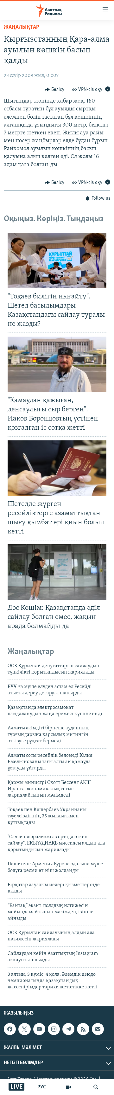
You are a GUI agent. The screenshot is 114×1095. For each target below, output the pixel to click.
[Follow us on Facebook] (10, 1029)
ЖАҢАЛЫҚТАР (21, 27)
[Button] (54, 89)
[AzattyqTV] (68, 1087)
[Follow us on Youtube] (39, 1029)
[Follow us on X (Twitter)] (24, 1029)
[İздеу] (95, 1087)
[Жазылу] (98, 1029)
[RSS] (83, 1029)
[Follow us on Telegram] (68, 1029)
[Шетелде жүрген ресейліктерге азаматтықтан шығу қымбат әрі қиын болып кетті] (57, 468)
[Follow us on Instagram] (54, 1029)
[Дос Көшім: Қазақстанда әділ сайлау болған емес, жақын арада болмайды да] (57, 572)
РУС (41, 1087)
